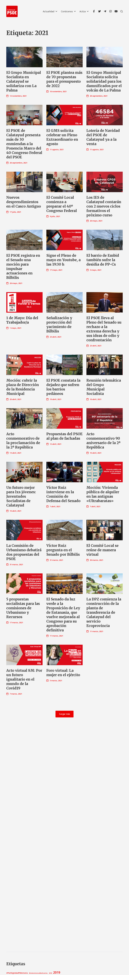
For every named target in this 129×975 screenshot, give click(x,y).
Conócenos (67, 11)
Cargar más (64, 714)
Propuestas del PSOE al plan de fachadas (64, 436)
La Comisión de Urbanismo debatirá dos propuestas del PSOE (23, 552)
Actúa (82, 11)
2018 (50, 973)
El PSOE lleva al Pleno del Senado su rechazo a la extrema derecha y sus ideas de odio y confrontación (103, 329)
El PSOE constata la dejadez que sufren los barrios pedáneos (63, 387)
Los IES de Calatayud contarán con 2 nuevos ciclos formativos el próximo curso (103, 206)
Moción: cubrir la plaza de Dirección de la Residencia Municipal (22, 387)
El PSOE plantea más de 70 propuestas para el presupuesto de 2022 (64, 79)
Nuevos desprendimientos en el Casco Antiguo (23, 202)
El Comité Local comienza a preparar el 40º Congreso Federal (61, 204)
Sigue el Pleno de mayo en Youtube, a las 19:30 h (63, 260)
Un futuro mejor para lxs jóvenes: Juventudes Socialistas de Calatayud (21, 496)
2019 (56, 972)
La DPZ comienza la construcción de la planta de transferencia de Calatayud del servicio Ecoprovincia (103, 612)
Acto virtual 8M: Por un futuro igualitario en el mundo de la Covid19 (24, 679)
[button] (121, 11)
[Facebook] (94, 11)
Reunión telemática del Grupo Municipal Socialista (103, 387)
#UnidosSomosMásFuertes (38, 973)
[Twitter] (99, 11)
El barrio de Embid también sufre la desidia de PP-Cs (102, 260)
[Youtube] (116, 11)
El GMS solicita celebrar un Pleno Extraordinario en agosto (62, 137)
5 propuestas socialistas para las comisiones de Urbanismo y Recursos (23, 608)
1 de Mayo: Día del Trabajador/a (22, 320)
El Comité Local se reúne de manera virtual (102, 550)
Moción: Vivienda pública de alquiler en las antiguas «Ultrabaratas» (102, 494)
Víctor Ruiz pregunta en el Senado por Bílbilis (63, 550)
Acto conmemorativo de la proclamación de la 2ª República (23, 441)
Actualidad (48, 11)
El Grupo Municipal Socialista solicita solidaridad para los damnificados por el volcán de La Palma (104, 81)
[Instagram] (110, 11)
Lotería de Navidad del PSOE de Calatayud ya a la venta (103, 137)
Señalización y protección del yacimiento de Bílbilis (59, 324)
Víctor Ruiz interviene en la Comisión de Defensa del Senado (63, 494)
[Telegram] (105, 11)
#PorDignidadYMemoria (17, 973)
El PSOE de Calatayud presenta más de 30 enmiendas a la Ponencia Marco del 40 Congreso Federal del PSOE (24, 143)
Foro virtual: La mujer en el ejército (63, 672)
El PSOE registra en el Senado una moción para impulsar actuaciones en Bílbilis (23, 266)
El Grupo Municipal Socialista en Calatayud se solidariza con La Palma (23, 81)
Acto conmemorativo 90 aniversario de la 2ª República (103, 441)
